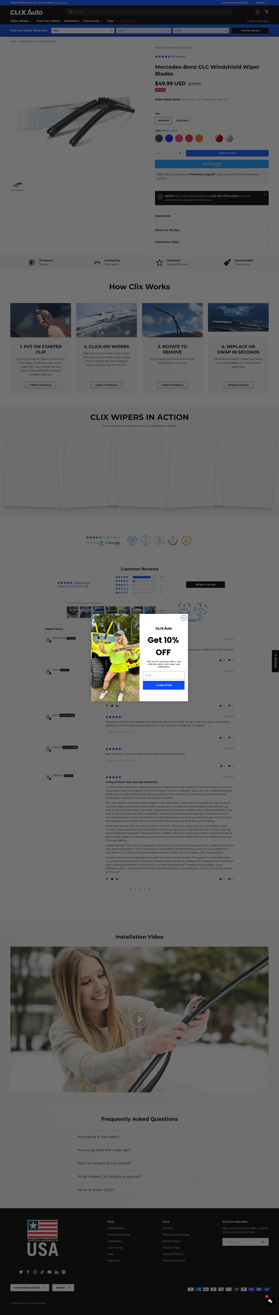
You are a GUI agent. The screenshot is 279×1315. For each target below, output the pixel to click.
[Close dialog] (184, 618)
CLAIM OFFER (164, 685)
